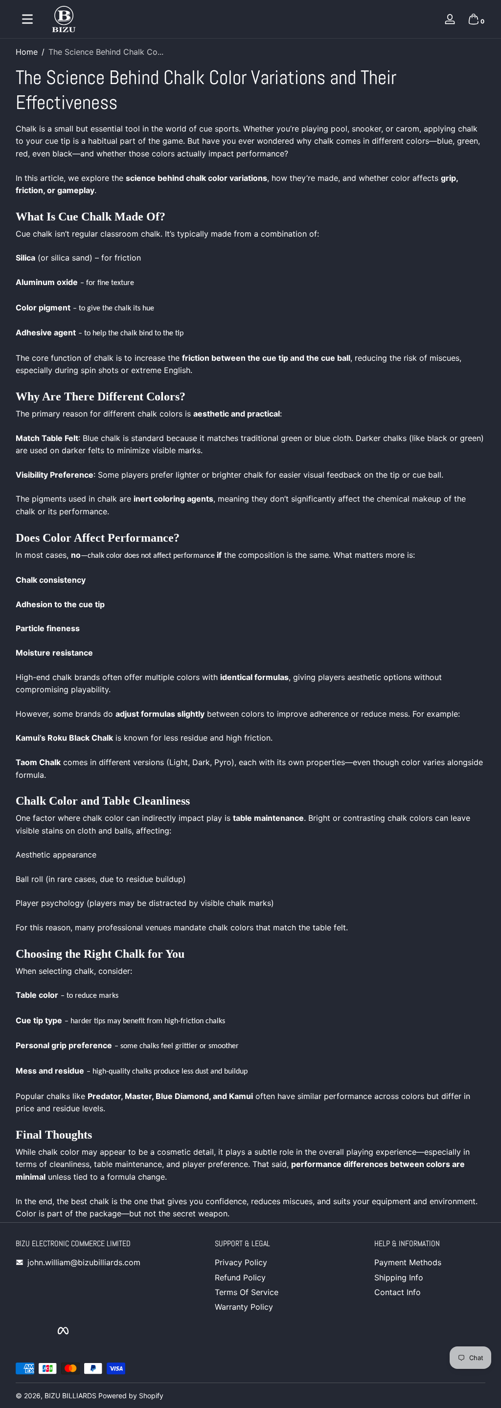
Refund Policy (240, 1277)
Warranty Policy (244, 1307)
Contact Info (397, 1292)
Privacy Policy (241, 1262)
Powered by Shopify (130, 1395)
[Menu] (27, 19)
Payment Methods (407, 1262)
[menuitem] (270, 1262)
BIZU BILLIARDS (70, 1395)
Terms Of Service (246, 1292)
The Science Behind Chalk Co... (105, 52)
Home (27, 52)
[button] (473, 19)
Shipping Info (398, 1277)
